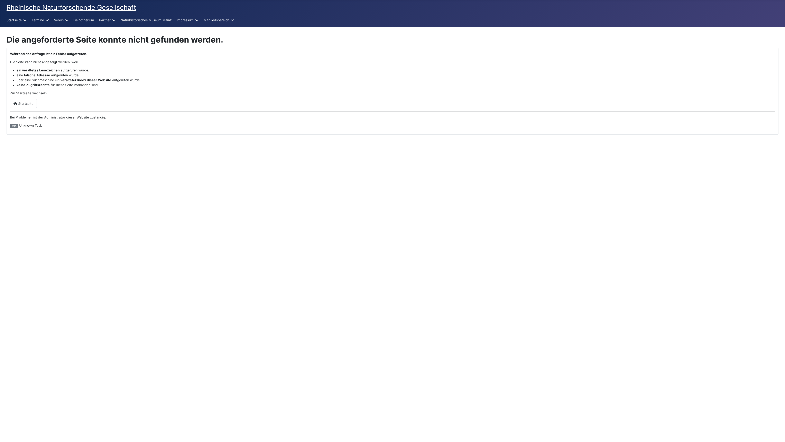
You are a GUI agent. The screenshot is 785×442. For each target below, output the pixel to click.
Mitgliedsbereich (216, 20)
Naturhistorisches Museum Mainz (146, 20)
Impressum (185, 20)
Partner (105, 20)
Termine (38, 20)
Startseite (14, 20)
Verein (59, 20)
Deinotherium (83, 20)
